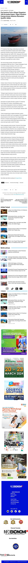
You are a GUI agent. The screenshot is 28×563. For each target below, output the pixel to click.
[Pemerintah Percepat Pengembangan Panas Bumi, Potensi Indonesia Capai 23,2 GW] (4, 271)
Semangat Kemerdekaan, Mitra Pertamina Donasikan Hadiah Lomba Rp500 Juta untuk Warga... (17, 258)
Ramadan (21, 182)
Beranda (2, 8)
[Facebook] (12, 537)
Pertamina (7, 182)
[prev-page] (1, 326)
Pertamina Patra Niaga (14, 182)
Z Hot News (11, 10)
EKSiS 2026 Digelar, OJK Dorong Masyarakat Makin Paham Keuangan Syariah (16, 264)
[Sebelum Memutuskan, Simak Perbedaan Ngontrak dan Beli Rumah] (4, 252)
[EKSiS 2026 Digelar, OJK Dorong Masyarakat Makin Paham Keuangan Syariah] (4, 264)
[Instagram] (15, 537)
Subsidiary (5, 10)
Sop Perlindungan (15, 502)
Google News (19, 178)
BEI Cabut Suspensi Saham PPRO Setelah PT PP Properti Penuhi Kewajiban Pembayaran (21, 201)
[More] (16, 23)
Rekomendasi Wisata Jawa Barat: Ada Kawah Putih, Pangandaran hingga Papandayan (16, 218)
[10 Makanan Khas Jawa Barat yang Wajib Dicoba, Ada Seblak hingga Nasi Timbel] (4, 224)
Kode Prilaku (14, 499)
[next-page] (3, 326)
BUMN (6, 8)
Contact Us (13, 504)
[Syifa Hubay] (2, 20)
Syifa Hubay (6, 20)
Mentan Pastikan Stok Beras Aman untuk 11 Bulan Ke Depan (7, 200)
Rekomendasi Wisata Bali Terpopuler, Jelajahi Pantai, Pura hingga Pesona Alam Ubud (17, 236)
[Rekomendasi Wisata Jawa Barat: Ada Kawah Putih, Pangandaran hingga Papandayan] (4, 218)
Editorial (12, 496)
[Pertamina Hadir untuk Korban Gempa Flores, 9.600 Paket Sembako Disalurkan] (4, 283)
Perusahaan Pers (14, 500)
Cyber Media (13, 495)
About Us (13, 493)
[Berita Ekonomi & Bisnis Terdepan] (14, 2)
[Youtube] (19, 537)
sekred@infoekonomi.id (18, 194)
